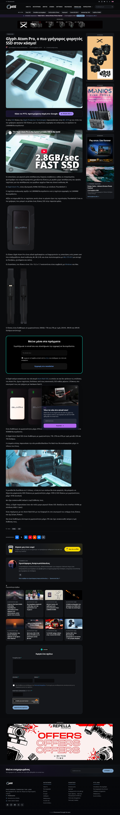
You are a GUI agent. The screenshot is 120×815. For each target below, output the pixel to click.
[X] (107, 1)
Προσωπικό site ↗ (55, 578)
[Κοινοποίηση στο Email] (43, 537)
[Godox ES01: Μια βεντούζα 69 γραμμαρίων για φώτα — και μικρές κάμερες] (73, 624)
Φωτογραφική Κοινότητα (100, 789)
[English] (112, 1)
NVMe (14, 529)
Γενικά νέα (77, 7)
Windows (68, 264)
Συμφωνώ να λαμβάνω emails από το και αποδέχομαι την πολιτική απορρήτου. (43, 359)
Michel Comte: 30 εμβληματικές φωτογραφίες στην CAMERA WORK (52, 606)
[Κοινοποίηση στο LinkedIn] (26, 537)
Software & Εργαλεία (99, 791)
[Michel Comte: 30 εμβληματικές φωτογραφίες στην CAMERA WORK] (54, 595)
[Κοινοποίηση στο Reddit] (34, 537)
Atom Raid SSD (42, 379)
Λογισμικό (64, 12)
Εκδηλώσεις (68, 7)
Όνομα (16, 677)
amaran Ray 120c (85, 12)
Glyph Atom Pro (13, 187)
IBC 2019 (66, 120)
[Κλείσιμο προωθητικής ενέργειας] (76, 387)
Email (36, 677)
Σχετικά (70, 789)
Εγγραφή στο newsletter (44, 366)
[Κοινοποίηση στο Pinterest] (30, 537)
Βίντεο (45, 7)
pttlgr (47, 358)
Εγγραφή (107, 770)
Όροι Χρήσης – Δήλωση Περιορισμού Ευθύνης (75, 794)
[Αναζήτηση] (112, 6)
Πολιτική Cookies (73, 800)
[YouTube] (104, 1)
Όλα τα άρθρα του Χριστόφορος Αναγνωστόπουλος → (33, 578)
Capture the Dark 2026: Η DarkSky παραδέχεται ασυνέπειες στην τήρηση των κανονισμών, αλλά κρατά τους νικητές (14, 609)
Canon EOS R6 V (74, 12)
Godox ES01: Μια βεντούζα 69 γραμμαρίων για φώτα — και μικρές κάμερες (73, 635)
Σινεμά (51, 7)
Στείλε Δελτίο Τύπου (53, 12)
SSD (12, 120)
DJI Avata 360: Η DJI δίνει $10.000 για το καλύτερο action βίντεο (33, 635)
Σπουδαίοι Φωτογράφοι (100, 787)
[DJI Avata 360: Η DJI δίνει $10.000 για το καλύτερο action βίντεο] (34, 624)
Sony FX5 (28, 12)
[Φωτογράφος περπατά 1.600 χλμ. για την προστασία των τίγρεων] (34, 595)
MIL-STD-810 (67, 257)
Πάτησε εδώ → (67, 113)
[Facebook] (99, 1)
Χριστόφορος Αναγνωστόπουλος (18, 47)
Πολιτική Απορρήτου (40, 685)
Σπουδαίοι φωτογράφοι (39, 12)
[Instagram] (102, 1)
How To (28, 7)
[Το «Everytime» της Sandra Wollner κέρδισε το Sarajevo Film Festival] (15, 624)
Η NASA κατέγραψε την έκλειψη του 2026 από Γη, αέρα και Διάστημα (73, 606)
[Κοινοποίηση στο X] (21, 537)
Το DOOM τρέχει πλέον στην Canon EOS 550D (53, 634)
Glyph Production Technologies (34, 120)
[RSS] (109, 1)
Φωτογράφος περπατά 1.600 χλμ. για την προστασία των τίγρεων (34, 606)
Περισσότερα (87, 7)
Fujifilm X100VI (97, 12)
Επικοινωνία (11, 795)
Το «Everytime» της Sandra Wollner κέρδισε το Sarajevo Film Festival (13, 635)
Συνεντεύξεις (47, 803)
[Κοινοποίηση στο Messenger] (39, 537)
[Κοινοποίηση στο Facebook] (17, 537)
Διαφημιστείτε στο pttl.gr (75, 791)
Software (59, 7)
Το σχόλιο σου (17, 658)
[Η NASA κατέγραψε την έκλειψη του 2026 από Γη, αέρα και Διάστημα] (73, 595)
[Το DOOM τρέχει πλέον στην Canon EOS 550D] (54, 624)
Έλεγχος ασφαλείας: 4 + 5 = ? (22, 691)
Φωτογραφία (37, 7)
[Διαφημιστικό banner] (60, 25)
